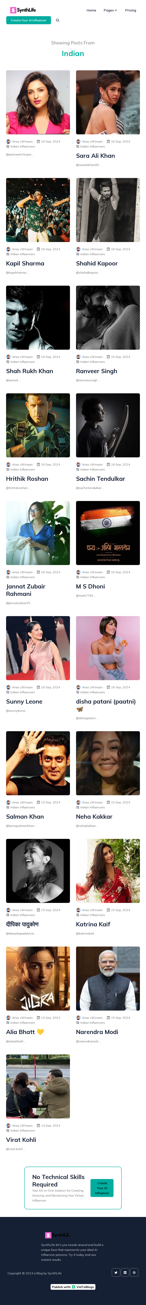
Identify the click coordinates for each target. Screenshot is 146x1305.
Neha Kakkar (94, 816)
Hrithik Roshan (27, 478)
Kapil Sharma (25, 263)
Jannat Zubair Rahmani (25, 590)
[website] (134, 1272)
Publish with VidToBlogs (73, 1287)
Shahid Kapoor (97, 263)
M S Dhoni (90, 586)
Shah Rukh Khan (29, 371)
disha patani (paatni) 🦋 (106, 705)
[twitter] (116, 1272)
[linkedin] (125, 1272)
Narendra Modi (97, 1032)
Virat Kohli (21, 1139)
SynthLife (55, 1273)
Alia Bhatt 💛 (25, 1032)
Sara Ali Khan (95, 155)
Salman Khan (25, 816)
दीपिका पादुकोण (22, 924)
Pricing (130, 10)
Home (91, 10)
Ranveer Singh (96, 371)
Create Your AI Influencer (28, 20)
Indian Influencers (22, 146)
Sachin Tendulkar (100, 478)
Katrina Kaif (93, 924)
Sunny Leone (24, 701)
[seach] (57, 20)
